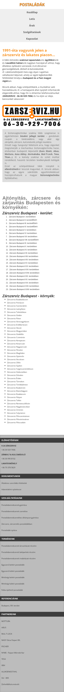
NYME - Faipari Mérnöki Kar (12, 652)
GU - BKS (5, 678)
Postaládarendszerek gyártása (14, 505)
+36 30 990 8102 (8, 458)
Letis (32, 19)
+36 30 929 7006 (8, 450)
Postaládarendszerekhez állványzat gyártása (20, 517)
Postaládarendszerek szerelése (14, 511)
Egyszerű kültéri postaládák (12, 571)
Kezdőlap (32, 12)
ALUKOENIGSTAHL (9, 671)
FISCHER (4, 646)
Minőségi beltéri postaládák (12, 577)
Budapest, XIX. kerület (10, 605)
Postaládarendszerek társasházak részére (18, 546)
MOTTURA (5, 621)
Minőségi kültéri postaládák (12, 583)
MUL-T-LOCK (6, 634)
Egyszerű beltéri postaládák (12, 565)
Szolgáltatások (32, 32)
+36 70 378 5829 (8, 467)
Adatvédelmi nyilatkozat (11, 489)
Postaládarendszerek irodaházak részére (18, 558)
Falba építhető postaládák (12, 590)
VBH (3, 665)
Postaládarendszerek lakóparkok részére (18, 552)
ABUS (3, 627)
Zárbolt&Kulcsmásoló (10, 684)
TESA (3, 659)
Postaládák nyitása (9, 530)
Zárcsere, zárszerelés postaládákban (16, 524)
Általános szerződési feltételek (14, 483)
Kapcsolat (32, 38)
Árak (32, 25)
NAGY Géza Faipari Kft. (10, 640)
